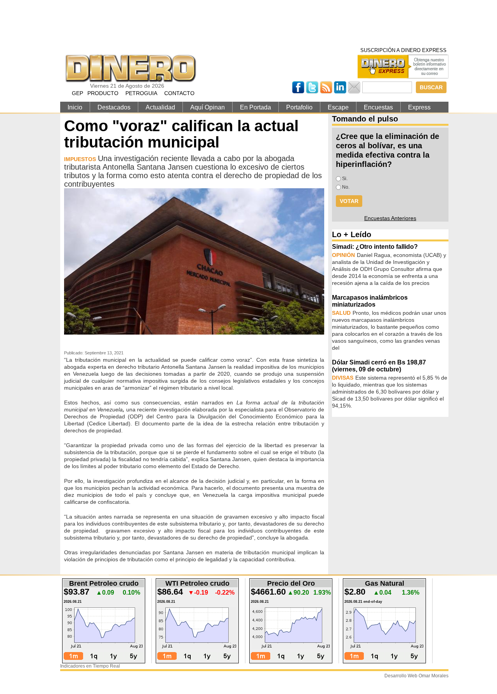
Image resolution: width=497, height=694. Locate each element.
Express (419, 107)
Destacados (113, 107)
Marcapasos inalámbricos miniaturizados (370, 301)
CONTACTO (179, 93)
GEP (77, 93)
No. (345, 187)
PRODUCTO (102, 93)
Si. (345, 178)
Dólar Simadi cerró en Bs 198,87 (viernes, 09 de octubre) (379, 366)
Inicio (75, 107)
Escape (338, 107)
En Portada (255, 107)
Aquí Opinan (207, 107)
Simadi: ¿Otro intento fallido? (375, 246)
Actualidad (160, 107)
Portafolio (299, 107)
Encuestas (378, 107)
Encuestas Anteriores (390, 218)
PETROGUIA (141, 93)
